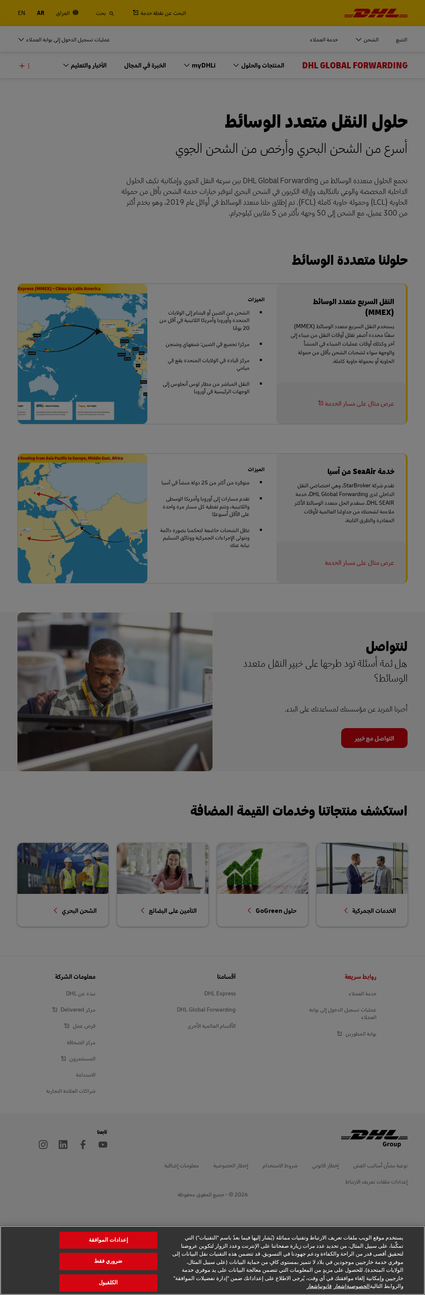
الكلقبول (108, 1282)
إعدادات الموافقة (108, 1240)
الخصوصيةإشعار (352, 1286)
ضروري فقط (108, 1261)
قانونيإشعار (319, 1286)
